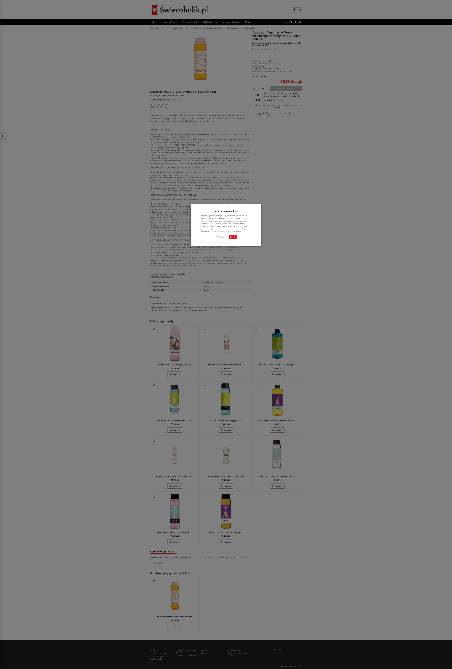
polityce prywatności (236, 224)
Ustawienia (221, 237)
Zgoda (233, 237)
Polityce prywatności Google (230, 232)
